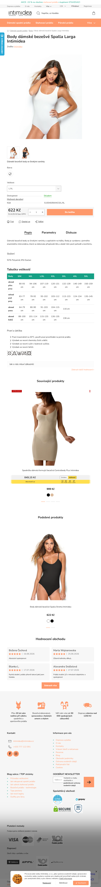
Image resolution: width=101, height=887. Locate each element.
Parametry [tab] (48, 232)
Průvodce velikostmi (18, 778)
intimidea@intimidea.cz (22, 741)
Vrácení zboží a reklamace (66, 749)
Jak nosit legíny (16, 793)
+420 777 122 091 (21, 746)
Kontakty (37, 6)
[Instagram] (15, 754)
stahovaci (71, 477)
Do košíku (69, 212)
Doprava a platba (12, 6)
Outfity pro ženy (16, 796)
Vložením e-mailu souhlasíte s (71, 782)
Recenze (58, 752)
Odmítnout (62, 883)
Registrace (87, 6)
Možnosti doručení (14, 199)
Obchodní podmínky (63, 758)
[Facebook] (9, 754)
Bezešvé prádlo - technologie (22, 787)
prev (8, 448)
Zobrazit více (49, 685)
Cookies (58, 767)
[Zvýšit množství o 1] (41, 212)
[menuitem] (18, 23)
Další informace (65, 878)
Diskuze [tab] (70, 232)
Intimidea (17, 46)
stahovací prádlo (49, 2)
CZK (61, 6)
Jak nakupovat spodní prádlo (21, 781)
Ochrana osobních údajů (65, 761)
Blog (57, 755)
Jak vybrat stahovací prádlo (21, 784)
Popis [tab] (27, 232)
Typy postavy (15, 790)
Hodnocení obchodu (49, 639)
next (91, 448)
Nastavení (46, 883)
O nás (26, 6)
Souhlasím (81, 883)
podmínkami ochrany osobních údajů (71, 784)
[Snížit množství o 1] (29, 212)
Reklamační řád (61, 764)
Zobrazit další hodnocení (81, 369)
